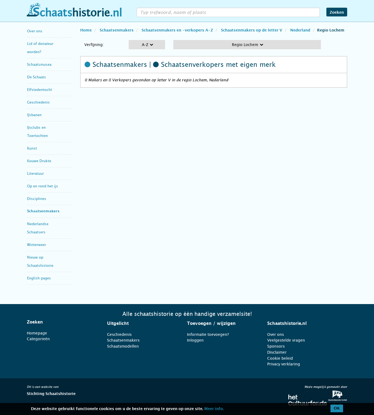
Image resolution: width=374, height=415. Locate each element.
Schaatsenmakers (43, 211)
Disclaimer (277, 352)
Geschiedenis (38, 102)
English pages (39, 278)
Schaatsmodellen (123, 346)
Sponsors (276, 346)
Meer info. (214, 409)
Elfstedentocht (39, 90)
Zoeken (337, 13)
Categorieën (38, 339)
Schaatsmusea (39, 64)
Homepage (37, 333)
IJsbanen (34, 115)
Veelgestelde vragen (286, 340)
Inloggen (195, 340)
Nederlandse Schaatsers (37, 228)
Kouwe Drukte (39, 161)
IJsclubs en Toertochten (37, 131)
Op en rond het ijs (42, 186)
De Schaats (36, 77)
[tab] (60, 322)
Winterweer (36, 245)
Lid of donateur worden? (40, 48)
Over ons (34, 31)
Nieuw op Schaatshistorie (40, 261)
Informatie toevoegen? (208, 334)
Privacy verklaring (283, 364)
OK (337, 408)
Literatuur (35, 173)
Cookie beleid (280, 358)
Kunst (32, 148)
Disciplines (36, 199)
